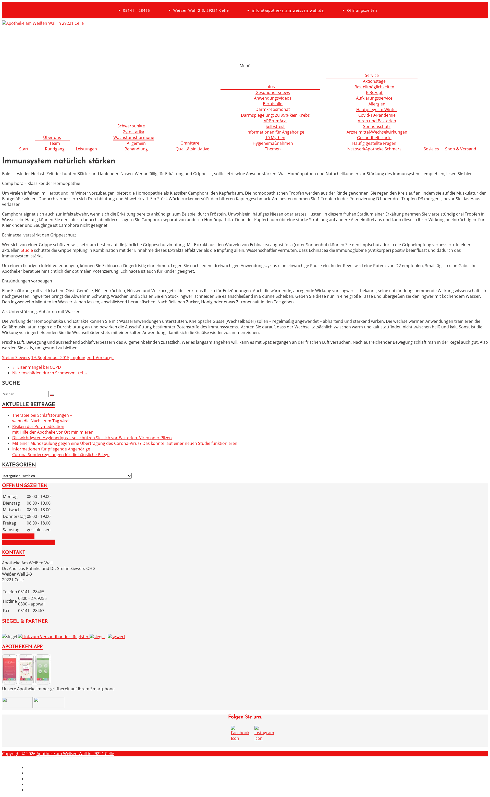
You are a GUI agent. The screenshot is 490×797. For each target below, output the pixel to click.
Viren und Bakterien (377, 121)
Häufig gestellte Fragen (374, 143)
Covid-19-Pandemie (377, 115)
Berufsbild (273, 103)
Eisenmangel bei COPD (36, 367)
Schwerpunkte (131, 126)
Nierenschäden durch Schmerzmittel (50, 373)
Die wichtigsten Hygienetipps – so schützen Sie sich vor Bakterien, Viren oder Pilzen (92, 438)
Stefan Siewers (16, 357)
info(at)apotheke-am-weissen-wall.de (288, 10)
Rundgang (55, 149)
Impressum (37, 767)
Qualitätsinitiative (192, 149)
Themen (273, 149)
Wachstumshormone (133, 137)
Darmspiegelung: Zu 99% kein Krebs (275, 115)
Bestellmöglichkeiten (374, 87)
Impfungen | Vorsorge (92, 357)
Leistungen (86, 149)
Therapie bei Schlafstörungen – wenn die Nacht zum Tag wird (42, 418)
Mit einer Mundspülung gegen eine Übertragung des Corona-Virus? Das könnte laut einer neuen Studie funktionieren (124, 443)
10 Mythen (275, 137)
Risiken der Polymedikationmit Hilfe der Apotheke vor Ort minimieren (52, 429)
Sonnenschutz (376, 126)
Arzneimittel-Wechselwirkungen (377, 132)
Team (54, 143)
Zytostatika (133, 132)
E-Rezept (374, 92)
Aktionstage (374, 81)
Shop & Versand (460, 149)
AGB (30, 784)
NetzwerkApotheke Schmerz (374, 149)
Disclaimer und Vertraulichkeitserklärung (65, 773)
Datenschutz (38, 778)
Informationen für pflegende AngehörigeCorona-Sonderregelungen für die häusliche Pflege (60, 451)
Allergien (377, 104)
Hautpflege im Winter (376, 109)
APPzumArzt (275, 121)
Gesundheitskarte (374, 137)
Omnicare (189, 143)
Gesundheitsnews (272, 92)
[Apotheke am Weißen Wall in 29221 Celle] (43, 23)
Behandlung (136, 149)
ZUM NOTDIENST (18, 536)
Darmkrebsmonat (272, 109)
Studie (27, 250)
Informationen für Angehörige (275, 132)
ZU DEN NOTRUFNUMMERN (28, 542)
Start (24, 149)
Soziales (431, 149)
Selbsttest (275, 126)
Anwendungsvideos (272, 98)
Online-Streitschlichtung (49, 790)
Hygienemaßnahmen (273, 143)
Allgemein (136, 143)
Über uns (52, 137)
